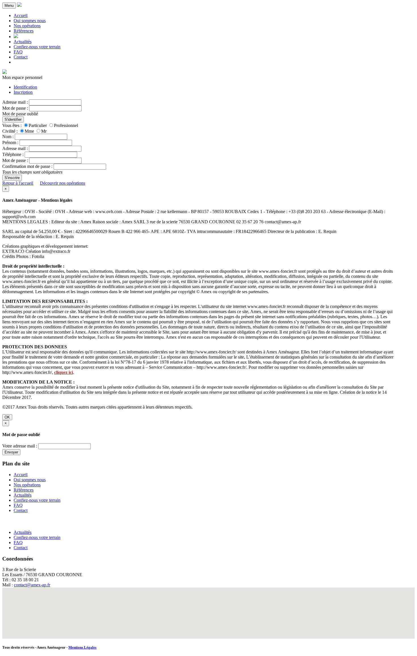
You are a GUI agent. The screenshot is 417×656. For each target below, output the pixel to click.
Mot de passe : (15, 108)
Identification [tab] (25, 87)
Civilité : (10, 131)
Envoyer (11, 452)
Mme (29, 131)
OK (7, 417)
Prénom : (10, 142)
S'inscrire (12, 178)
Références (23, 30)
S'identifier (13, 119)
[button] (208, 609)
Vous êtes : (12, 125)
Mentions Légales (82, 647)
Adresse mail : (15, 102)
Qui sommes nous (30, 20)
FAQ (18, 51)
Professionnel (66, 125)
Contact (21, 57)
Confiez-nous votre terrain (37, 46)
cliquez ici (63, 372)
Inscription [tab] (23, 92)
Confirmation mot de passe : (27, 166)
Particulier (38, 125)
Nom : (8, 136)
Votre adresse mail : (19, 445)
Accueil (21, 15)
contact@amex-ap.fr (32, 584)
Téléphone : (13, 154)
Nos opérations (27, 25)
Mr (44, 131)
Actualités (22, 41)
